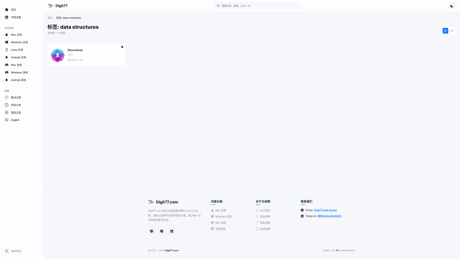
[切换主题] (452, 5)
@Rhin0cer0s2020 (329, 215)
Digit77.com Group (325, 210)
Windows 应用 (223, 216)
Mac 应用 (220, 210)
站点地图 (265, 228)
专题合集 (220, 228)
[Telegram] (151, 231)
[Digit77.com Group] (161, 231)
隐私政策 (265, 222)
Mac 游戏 (220, 222)
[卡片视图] (445, 31)
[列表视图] (452, 31)
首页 (49, 17)
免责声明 (265, 216)
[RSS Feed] (171, 231)
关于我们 (265, 210)
